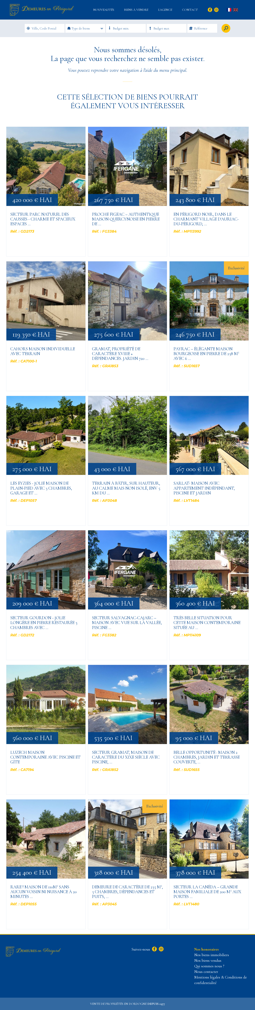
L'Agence (165, 10)
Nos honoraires (206, 949)
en (235, 10)
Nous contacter (206, 971)
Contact (190, 10)
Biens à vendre (136, 10)
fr (229, 10)
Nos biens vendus (207, 960)
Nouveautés (103, 10)
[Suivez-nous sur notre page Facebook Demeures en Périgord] (154, 949)
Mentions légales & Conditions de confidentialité (220, 980)
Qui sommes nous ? (209, 966)
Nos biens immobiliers (211, 955)
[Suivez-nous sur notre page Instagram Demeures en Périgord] (161, 949)
